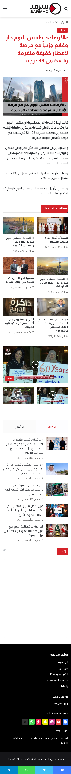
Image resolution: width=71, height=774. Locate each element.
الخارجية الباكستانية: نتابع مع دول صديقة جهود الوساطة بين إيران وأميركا (23, 531)
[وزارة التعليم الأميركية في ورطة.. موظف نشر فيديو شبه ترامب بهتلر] (57, 489)
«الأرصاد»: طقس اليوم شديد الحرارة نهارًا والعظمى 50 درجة (20, 241)
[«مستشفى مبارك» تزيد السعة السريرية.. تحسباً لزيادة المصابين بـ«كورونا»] (52, 307)
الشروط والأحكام (58, 674)
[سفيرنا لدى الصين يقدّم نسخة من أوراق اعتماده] (18, 266)
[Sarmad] (45, 9)
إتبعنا (62, 551)
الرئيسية (61, 22)
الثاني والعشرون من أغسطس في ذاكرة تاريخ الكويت (19, 323)
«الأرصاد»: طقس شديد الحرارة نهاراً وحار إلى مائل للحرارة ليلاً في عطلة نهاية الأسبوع (23, 469)
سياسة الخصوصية (57, 680)
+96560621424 (60, 704)
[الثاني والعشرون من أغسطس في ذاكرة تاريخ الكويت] (18, 307)
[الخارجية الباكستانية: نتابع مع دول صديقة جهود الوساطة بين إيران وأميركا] (57, 530)
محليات (50, 22)
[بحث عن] (66, 10)
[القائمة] (5, 10)
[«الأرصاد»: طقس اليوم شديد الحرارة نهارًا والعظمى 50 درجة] (18, 225)
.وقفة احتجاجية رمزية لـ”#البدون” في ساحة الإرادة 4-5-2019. (55, 412)
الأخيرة (52, 426)
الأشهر (19, 426)
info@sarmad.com (57, 713)
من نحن (63, 668)
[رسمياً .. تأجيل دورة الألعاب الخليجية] (52, 225)
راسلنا (64, 686)
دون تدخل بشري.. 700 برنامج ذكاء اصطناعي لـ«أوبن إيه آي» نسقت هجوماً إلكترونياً (25, 510)
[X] (25, 722)
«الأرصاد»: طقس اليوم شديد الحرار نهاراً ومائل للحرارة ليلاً (54, 282)
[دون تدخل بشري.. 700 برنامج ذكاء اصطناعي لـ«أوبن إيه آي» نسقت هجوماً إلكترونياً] (57, 510)
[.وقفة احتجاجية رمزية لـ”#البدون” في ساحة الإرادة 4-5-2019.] (52, 395)
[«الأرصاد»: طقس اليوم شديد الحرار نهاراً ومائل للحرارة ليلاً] (52, 266)
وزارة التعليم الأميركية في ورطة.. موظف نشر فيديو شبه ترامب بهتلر (24, 490)
